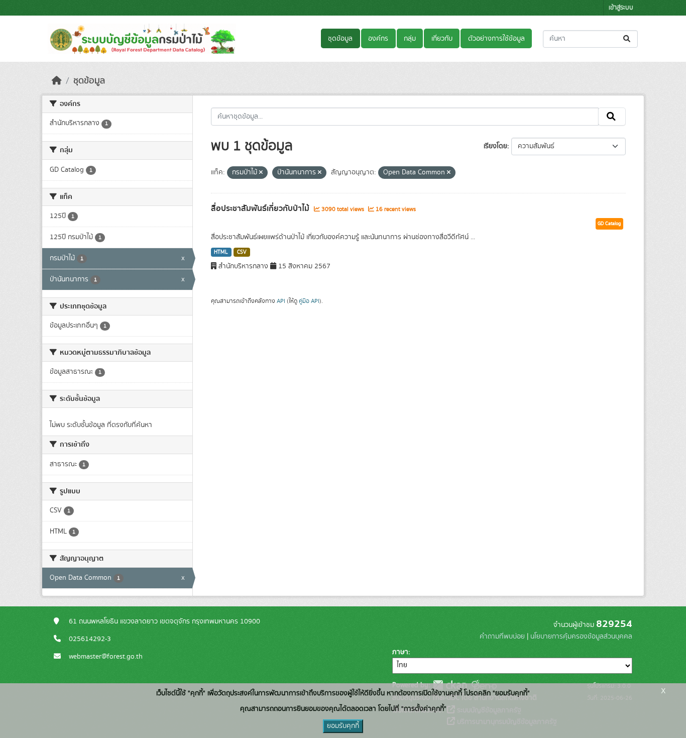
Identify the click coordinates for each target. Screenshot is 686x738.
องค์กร (378, 39)
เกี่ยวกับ (441, 39)
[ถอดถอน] (261, 173)
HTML (221, 252)
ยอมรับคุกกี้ (343, 726)
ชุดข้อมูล (340, 39)
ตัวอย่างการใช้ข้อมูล (496, 39)
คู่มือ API (309, 300)
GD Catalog (609, 223)
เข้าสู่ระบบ (621, 8)
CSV (242, 252)
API (281, 300)
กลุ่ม (410, 39)
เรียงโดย (495, 146)
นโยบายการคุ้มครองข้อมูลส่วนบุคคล (581, 636)
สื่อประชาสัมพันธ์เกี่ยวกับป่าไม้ (261, 208)
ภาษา (400, 652)
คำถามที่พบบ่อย (502, 636)
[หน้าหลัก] (57, 80)
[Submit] (627, 39)
